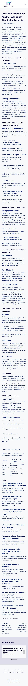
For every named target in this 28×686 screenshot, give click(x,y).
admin (4, 23)
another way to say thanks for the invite (11, 618)
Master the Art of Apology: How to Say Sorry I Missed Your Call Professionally (7, 628)
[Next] (24, 652)
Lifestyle (4, 11)
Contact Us (14, 670)
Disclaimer (21, 670)
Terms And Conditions (18, 672)
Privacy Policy (7, 672)
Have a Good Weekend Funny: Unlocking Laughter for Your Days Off (13, 650)
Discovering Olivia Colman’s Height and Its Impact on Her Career (21, 627)
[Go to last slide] (4, 652)
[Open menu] (25, 4)
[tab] (11, 659)
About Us (6, 670)
